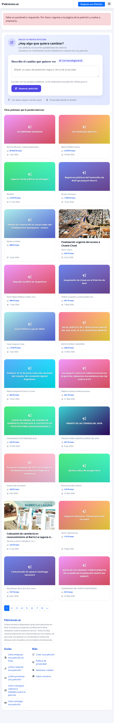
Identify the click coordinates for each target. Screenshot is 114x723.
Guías (8, 649)
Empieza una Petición (91, 4)
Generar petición (28, 88)
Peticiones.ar (10, 4)
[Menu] (109, 4)
